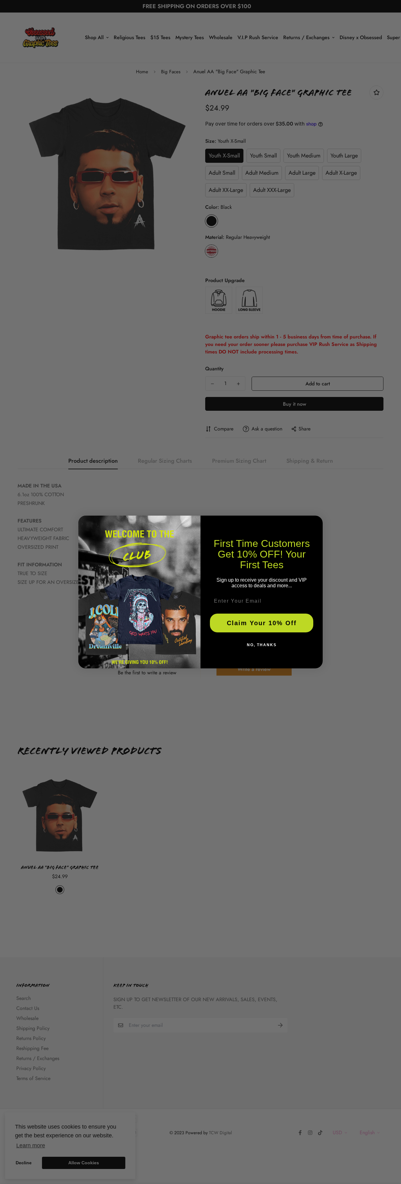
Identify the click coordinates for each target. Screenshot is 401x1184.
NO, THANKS (262, 645)
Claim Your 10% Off (262, 623)
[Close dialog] (316, 522)
